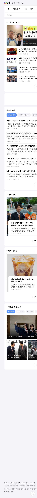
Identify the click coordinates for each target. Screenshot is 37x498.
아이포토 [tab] (20, 311)
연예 (13, 3)
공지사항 (32, 483)
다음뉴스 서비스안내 (10, 483)
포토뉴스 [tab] (11, 311)
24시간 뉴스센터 (23, 483)
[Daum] (5, 3)
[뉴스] (8, 3)
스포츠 (18, 3)
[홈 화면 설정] (33, 494)
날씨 (22, 3)
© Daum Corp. (9, 491)
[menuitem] (8, 9)
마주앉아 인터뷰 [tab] (24, 115)
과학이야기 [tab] (11, 115)
